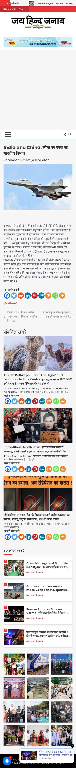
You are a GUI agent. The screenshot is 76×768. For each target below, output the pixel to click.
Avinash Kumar (34, 572)
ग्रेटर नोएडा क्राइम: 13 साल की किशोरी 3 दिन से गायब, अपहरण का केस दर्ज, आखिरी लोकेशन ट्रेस (47, 636)
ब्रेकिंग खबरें (12, 303)
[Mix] (48, 295)
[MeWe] (41, 295)
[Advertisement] (38, 90)
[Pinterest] (34, 295)
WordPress (57, 762)
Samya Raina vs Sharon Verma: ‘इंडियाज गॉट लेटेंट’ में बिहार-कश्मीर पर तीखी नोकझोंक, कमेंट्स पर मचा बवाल (47, 614)
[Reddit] (21, 295)
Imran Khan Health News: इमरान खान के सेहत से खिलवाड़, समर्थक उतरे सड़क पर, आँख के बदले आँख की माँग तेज (35, 449)
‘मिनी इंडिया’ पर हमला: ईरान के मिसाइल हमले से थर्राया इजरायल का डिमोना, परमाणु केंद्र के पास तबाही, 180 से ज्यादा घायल (37, 517)
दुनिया (5, 303)
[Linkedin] (28, 295)
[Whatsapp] (55, 295)
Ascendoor (28, 762)
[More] (62, 295)
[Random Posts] (64, 134)
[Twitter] (14, 295)
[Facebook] (7, 295)
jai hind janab (40, 160)
